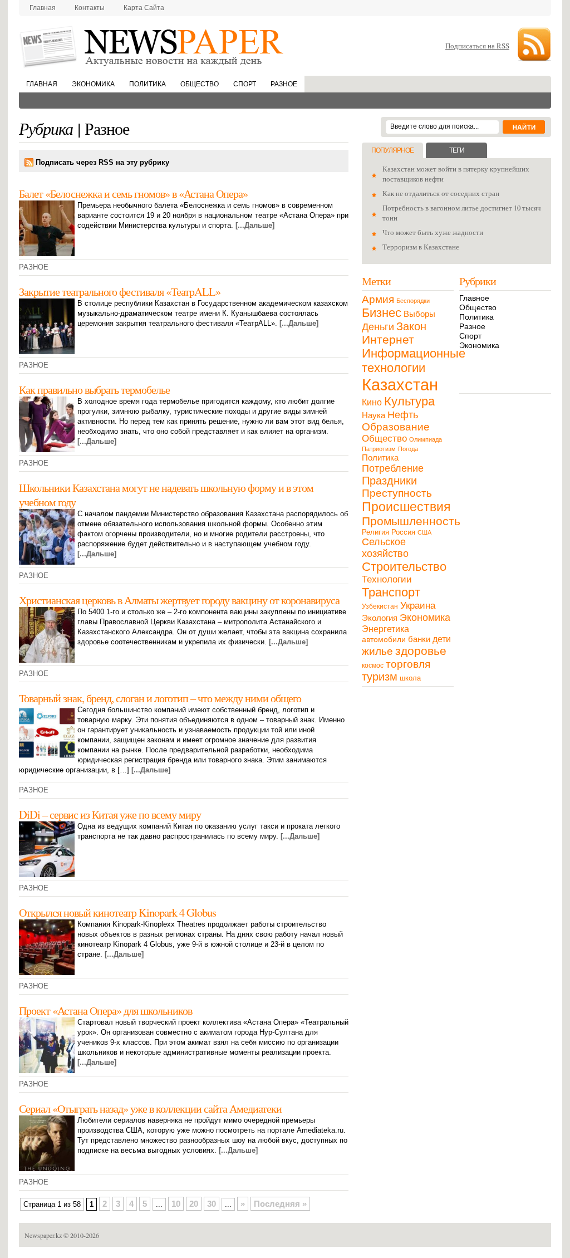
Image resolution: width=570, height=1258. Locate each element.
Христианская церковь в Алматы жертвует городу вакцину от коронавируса (179, 600)
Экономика (93, 84)
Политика (147, 84)
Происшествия (406, 507)
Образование (396, 427)
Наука (373, 415)
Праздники (389, 480)
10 (175, 1203)
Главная (43, 8)
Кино (372, 402)
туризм (379, 676)
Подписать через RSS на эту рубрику (102, 162)
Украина (417, 605)
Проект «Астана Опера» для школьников (105, 1010)
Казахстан (400, 384)
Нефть (402, 414)
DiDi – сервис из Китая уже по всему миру (110, 814)
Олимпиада (425, 439)
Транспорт (391, 592)
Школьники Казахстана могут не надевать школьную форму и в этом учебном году (166, 494)
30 (211, 1203)
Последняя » (280, 1203)
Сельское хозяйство (385, 547)
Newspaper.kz (43, 1235)
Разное (284, 84)
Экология (379, 618)
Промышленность (411, 521)
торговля (408, 664)
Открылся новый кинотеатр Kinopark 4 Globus (117, 912)
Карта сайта (144, 8)
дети (442, 639)
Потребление (393, 468)
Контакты (90, 8)
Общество (199, 84)
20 (193, 1203)
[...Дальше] (254, 225)
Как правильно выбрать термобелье (94, 389)
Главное (474, 297)
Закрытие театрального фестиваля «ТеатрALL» (119, 291)
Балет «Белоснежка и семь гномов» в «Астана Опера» (133, 193)
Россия (403, 532)
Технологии (387, 579)
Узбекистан (380, 606)
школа (410, 678)
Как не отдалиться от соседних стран (440, 193)
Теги (456, 150)
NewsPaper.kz (152, 46)
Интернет (388, 339)
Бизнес (381, 313)
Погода (408, 449)
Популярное (392, 150)
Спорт (244, 84)
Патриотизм (379, 449)
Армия (378, 299)
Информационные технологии (413, 360)
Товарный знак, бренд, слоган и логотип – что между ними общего (160, 698)
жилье (377, 651)
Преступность (397, 493)
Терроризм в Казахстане (420, 247)
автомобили (384, 639)
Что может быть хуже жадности (432, 232)
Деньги (378, 326)
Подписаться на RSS (477, 46)
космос (373, 665)
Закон (411, 326)
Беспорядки (413, 300)
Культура (409, 401)
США (424, 532)
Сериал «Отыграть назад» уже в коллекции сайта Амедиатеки (150, 1108)
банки (419, 639)
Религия (375, 532)
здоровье (420, 650)
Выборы (419, 314)
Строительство (404, 567)
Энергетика (385, 629)
